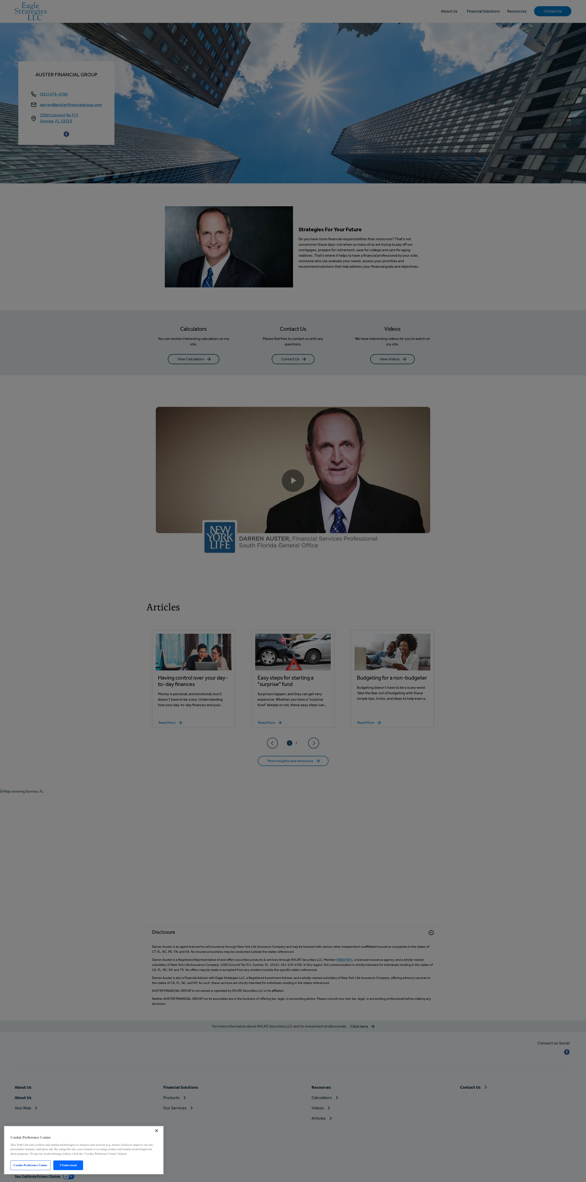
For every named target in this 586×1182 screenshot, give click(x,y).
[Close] (157, 1131)
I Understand (68, 1165)
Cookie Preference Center (30, 1165)
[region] (84, 1150)
